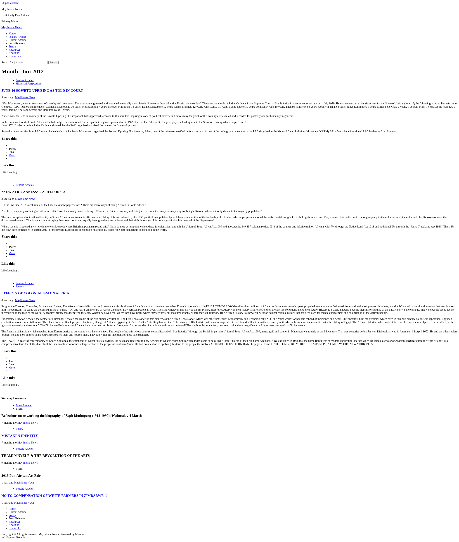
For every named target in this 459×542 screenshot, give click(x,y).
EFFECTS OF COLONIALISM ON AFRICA (35, 293)
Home (12, 33)
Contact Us (15, 528)
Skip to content (9, 2)
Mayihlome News (11, 9)
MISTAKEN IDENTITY (19, 436)
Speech (20, 286)
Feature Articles (17, 36)
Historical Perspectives (28, 83)
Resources (14, 49)
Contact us (15, 56)
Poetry (12, 46)
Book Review (24, 405)
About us (14, 52)
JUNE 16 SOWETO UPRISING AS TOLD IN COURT (42, 90)
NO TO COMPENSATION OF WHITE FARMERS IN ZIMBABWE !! (54, 496)
